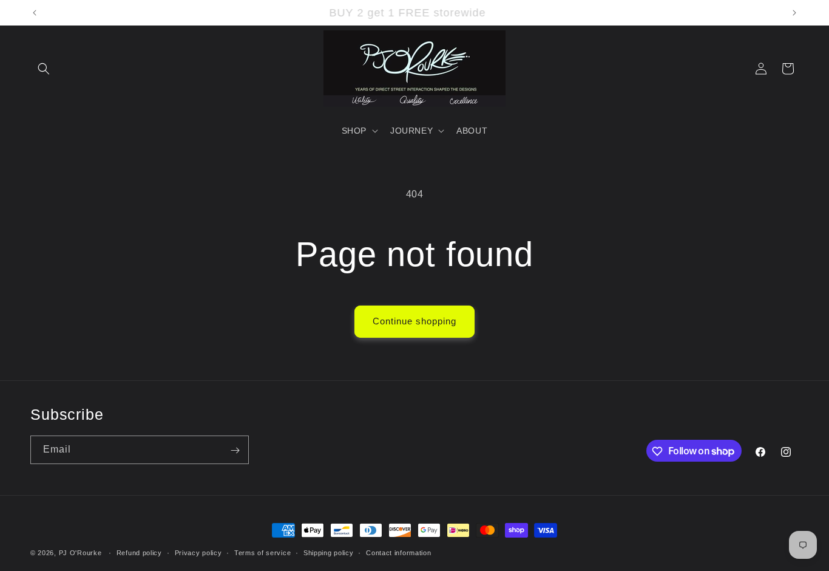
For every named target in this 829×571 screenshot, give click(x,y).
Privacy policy (198, 552)
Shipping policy (328, 552)
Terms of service (262, 552)
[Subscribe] (235, 450)
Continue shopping (414, 321)
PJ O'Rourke (80, 552)
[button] (43, 68)
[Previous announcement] (34, 12)
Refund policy (139, 552)
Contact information (398, 552)
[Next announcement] (794, 12)
